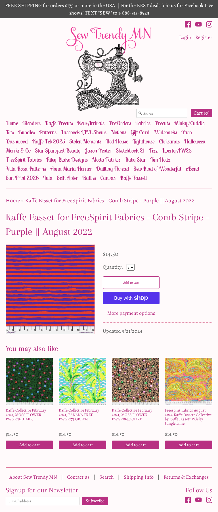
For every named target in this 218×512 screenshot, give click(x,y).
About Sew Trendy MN (33, 477)
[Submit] (140, 113)
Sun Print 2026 (22, 177)
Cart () (201, 113)
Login (185, 37)
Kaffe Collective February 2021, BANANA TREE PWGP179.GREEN (79, 415)
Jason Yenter (98, 150)
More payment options (131, 313)
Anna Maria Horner (71, 168)
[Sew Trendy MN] (109, 68)
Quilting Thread (112, 168)
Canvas (108, 177)
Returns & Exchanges (186, 477)
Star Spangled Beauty (58, 150)
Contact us (78, 477)
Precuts (162, 123)
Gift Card (140, 132)
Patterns (47, 132)
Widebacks (165, 132)
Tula (48, 177)
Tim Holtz (160, 159)
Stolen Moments (85, 141)
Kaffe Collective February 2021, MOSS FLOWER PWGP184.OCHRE (132, 415)
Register (203, 37)
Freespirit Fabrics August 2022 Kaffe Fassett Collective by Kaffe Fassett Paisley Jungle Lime (188, 417)
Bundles (26, 132)
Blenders (31, 123)
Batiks (89, 177)
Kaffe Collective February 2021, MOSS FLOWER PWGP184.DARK (26, 415)
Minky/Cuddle (189, 123)
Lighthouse (144, 141)
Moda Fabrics (106, 159)
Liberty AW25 (177, 150)
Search (106, 477)
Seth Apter (67, 177)
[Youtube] (198, 25)
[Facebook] (188, 25)
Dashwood (17, 141)
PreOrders (120, 123)
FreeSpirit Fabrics (24, 159)
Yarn (186, 132)
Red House (117, 141)
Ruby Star (135, 159)
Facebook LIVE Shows (83, 132)
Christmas (169, 141)
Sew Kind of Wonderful (157, 168)
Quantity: (113, 267)
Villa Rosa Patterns (26, 168)
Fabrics (142, 123)
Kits (10, 132)
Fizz (153, 150)
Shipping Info (139, 477)
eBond (192, 168)
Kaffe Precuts (59, 123)
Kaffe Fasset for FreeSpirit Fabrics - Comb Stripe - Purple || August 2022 (109, 200)
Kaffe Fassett (133, 177)
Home (12, 123)
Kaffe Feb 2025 (48, 141)
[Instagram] (209, 25)
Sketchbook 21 (130, 150)
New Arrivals (90, 123)
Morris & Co (18, 150)
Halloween (195, 141)
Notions (118, 132)
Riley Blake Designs (67, 159)
